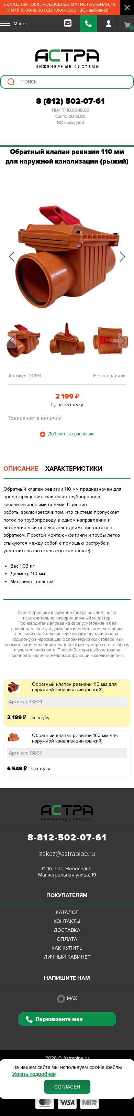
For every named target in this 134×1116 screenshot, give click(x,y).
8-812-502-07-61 (67, 837)
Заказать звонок (88, 23)
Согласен (67, 1087)
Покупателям (67, 895)
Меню (20, 23)
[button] (11, 256)
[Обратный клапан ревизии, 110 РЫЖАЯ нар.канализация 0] (67, 256)
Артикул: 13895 (25, 753)
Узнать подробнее (34, 1074)
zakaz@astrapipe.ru (67, 854)
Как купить (67, 948)
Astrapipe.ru (76, 1058)
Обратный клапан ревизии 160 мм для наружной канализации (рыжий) (75, 738)
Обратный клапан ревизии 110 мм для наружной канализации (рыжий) (74, 687)
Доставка (67, 930)
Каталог (67, 912)
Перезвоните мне (59, 1019)
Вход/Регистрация (108, 23)
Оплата (67, 939)
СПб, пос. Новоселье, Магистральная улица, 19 (67, 872)
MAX (72, 998)
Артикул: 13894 (25, 702)
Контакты (67, 921)
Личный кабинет (67, 957)
